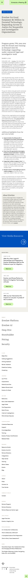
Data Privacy (5, 410)
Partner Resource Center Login (10, 510)
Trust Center (5, 487)
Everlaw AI (7, 325)
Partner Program (6, 504)
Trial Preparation (6, 407)
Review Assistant (6, 364)
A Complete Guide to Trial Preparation (12, 535)
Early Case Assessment (8, 401)
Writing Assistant (6, 361)
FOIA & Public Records (8, 416)
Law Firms (4, 378)
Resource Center (6, 447)
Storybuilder (8, 335)
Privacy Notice (12, 567)
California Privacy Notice (14, 569)
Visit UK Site (11, 572)
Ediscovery (4, 398)
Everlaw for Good (6, 390)
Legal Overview (6, 518)
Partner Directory (6, 453)
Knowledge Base (6, 430)
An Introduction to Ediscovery (10, 529)
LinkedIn (16, 223)
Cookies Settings (12, 570)
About (3, 478)
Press (3, 481)
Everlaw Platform (10, 320)
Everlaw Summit (6, 450)
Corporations (5, 381)
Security (6, 344)
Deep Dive (6, 330)
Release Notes (5, 438)
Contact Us (5, 484)
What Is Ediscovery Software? (10, 532)
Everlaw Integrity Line (8, 521)
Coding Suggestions (7, 358)
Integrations (5, 456)
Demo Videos (5, 464)
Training (4, 433)
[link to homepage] (3, 564)
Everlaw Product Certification (10, 436)
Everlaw (14, 61)
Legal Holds (5, 404)
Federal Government (7, 387)
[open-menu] (26, 576)
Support (4, 427)
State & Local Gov (6, 384)
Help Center (5, 458)
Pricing (5, 339)
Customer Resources (7, 424)
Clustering (4, 370)
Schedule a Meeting (17, 2)
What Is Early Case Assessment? (10, 538)
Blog (3, 470)
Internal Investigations (8, 413)
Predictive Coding (6, 367)
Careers (4, 495)
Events (3, 467)
